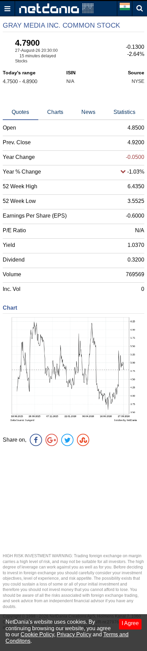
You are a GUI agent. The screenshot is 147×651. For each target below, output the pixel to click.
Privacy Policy (74, 634)
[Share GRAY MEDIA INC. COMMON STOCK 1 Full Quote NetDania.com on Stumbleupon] (83, 439)
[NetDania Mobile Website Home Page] (56, 8)
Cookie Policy (37, 634)
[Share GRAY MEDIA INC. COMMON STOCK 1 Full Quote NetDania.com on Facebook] (35, 439)
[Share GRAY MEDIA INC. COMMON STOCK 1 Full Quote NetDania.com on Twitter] (67, 439)
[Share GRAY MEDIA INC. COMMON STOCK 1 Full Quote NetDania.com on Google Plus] (51, 439)
